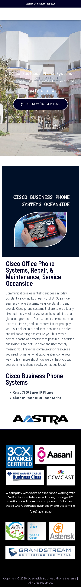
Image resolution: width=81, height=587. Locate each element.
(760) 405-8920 (48, 3)
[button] (40, 104)
